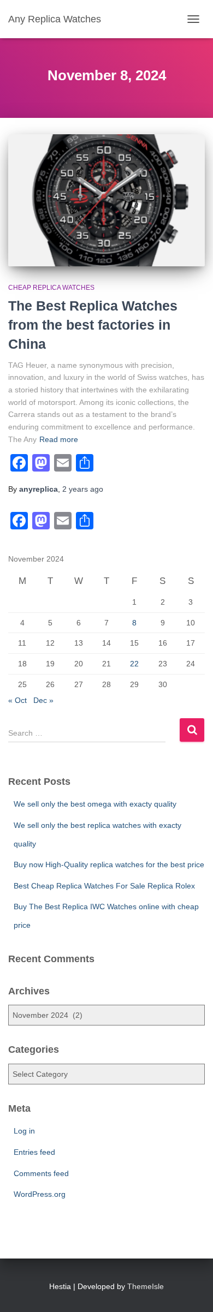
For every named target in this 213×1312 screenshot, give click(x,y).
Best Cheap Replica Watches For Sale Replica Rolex (104, 885)
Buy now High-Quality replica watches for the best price (109, 864)
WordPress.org (40, 1194)
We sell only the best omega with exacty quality (95, 804)
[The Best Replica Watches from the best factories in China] (106, 200)
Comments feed (41, 1173)
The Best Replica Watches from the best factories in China (92, 324)
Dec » (43, 700)
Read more (58, 439)
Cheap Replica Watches (51, 287)
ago (82, 489)
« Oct (17, 700)
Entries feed (34, 1152)
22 (134, 663)
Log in (24, 1130)
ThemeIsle (145, 1286)
